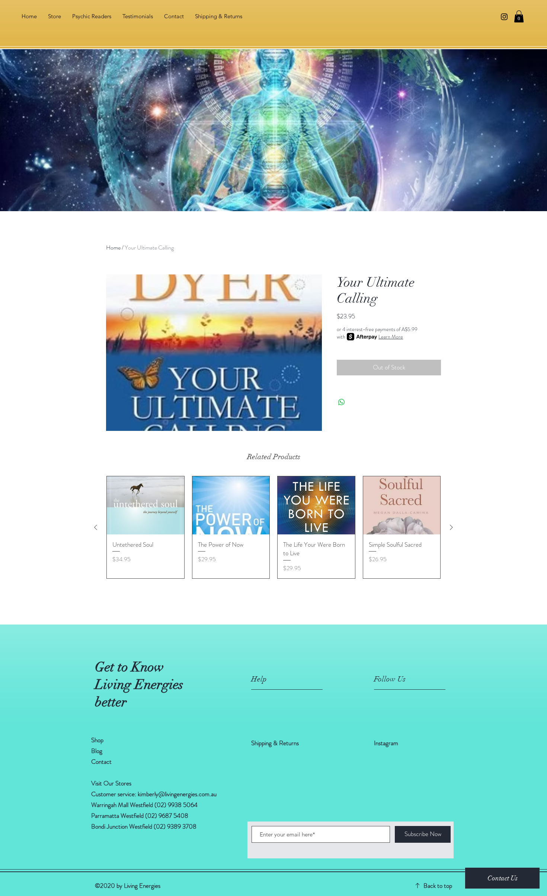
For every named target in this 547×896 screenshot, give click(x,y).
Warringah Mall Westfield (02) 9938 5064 (144, 804)
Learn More (390, 336)
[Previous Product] (95, 527)
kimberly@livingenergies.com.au (177, 793)
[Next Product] (451, 527)
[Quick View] (145, 505)
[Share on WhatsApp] (341, 402)
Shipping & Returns (275, 742)
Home (113, 247)
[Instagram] (504, 16)
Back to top (437, 885)
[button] (519, 16)
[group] (273, 527)
